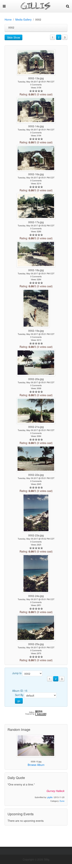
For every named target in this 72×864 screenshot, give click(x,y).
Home (8, 19)
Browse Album (36, 765)
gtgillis (49, 797)
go (18, 701)
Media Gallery (23, 19)
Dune (62, 801)
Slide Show (13, 37)
